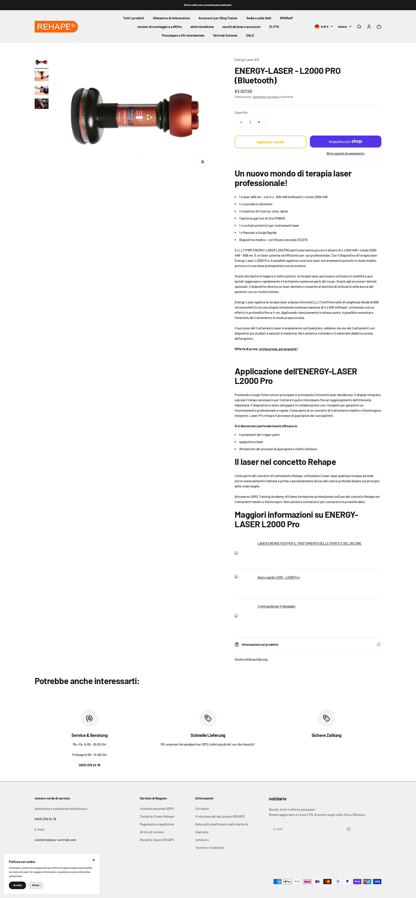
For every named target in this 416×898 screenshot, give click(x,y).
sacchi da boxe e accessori (241, 27)
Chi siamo (202, 809)
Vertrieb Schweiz (225, 35)
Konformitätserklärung (251, 659)
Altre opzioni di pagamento (345, 153)
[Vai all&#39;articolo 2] (42, 77)
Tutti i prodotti (133, 18)
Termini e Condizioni (209, 847)
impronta (201, 832)
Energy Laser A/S (247, 59)
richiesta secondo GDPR (157, 809)
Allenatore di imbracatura (171, 18)
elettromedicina (202, 27)
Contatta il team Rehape (157, 816)
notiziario (202, 840)
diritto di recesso (152, 832)
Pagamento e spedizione (157, 824)
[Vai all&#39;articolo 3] (42, 90)
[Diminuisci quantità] (241, 122)
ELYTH (274, 27)
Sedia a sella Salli (258, 18)
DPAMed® (286, 18)
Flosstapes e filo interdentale (183, 35)
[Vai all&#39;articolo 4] (42, 104)
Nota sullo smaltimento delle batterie (221, 824)
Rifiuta (35, 885)
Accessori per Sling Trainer (218, 18)
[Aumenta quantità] (259, 122)
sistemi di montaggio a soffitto (159, 27)
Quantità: (241, 112)
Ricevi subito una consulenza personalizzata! (208, 4)
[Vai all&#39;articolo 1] (42, 63)
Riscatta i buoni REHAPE (157, 840)
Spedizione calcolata (265, 97)
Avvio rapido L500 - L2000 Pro (279, 577)
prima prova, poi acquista (278, 349)
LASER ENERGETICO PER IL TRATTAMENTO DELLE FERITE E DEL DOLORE (309, 543)
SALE (250, 35)
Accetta (17, 885)
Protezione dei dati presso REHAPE (220, 816)
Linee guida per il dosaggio (276, 606)
